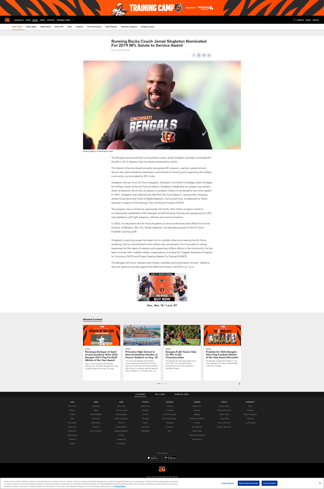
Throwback (145, 418)
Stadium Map (196, 431)
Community (96, 418)
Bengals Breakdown (121, 431)
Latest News (96, 406)
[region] (162, 483)
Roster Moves (95, 423)
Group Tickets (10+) (224, 423)
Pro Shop (197, 423)
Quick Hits (95, 427)
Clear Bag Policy (196, 427)
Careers (72, 443)
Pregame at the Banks (196, 418)
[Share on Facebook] (194, 57)
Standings (169, 423)
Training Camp (72, 435)
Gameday (145, 410)
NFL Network (121, 443)
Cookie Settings (228, 483)
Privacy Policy (120, 486)
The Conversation (96, 431)
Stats (72, 418)
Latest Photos (145, 406)
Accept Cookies (269, 483)
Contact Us (72, 439)
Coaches (72, 414)
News (250, 406)
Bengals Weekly (121, 427)
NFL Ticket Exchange (170, 418)
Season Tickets (224, 406)
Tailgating (197, 414)
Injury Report (72, 423)
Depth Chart (72, 427)
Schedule (169, 406)
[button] (158, 383)
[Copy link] (209, 55)
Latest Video (121, 406)
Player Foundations (250, 414)
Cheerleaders (145, 431)
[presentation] (240, 384)
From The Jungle (121, 410)
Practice (145, 414)
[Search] (294, 20)
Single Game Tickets (224, 410)
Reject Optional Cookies (248, 483)
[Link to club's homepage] (7, 20)
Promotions (170, 427)
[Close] (320, 483)
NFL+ (169, 431)
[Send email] (204, 57)
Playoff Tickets (224, 414)
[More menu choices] (73, 20)
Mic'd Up (121, 423)
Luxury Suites (224, 418)
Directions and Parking (197, 435)
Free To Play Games (169, 414)
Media (96, 410)
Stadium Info (197, 406)
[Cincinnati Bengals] (162, 469)
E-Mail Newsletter (96, 414)
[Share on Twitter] (199, 57)
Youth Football (250, 423)
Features (121, 435)
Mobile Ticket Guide (224, 427)
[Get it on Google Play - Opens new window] (170, 459)
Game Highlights (121, 414)
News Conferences (121, 418)
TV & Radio (170, 410)
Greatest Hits (121, 439)
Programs (250, 410)
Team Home (72, 406)
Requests (250, 418)
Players (72, 410)
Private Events (197, 439)
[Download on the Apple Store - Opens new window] (153, 458)
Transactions (72, 431)
